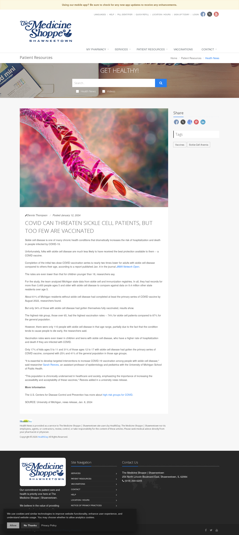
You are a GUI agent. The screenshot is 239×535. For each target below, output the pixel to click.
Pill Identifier (124, 14)
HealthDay (43, 436)
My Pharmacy (96, 49)
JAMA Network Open (127, 266)
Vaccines (179, 144)
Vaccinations (183, 49)
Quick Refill (142, 14)
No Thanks (30, 525)
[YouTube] (217, 530)
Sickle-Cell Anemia (198, 144)
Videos (111, 91)
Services (121, 49)
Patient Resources (151, 49)
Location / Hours (161, 14)
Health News (88, 91)
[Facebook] (206, 530)
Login (196, 14)
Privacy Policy (49, 525)
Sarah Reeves (51, 364)
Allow (13, 525)
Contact (208, 49)
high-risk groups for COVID (117, 394)
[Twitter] (211, 530)
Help (111, 14)
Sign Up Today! (181, 14)
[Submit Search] (161, 83)
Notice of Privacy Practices (86, 505)
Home (174, 58)
